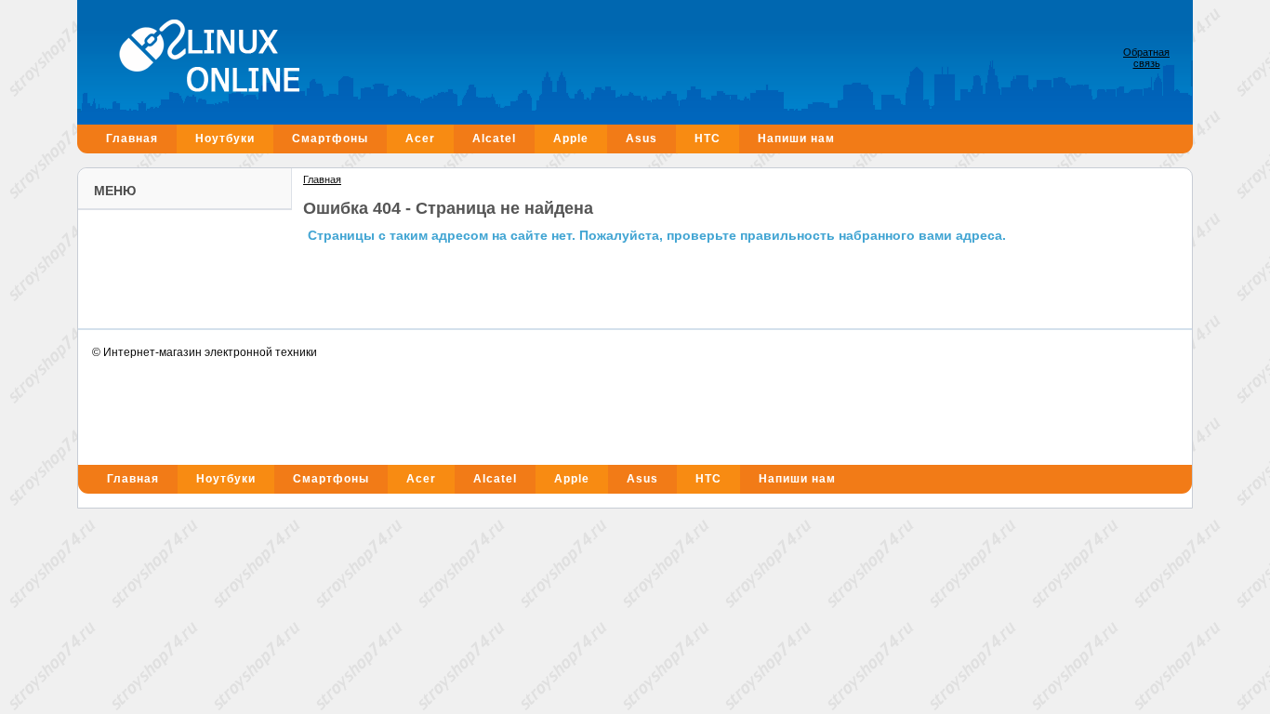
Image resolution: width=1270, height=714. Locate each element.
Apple (571, 138)
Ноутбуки (225, 138)
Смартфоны (330, 138)
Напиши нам (796, 138)
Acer (420, 138)
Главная (132, 138)
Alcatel (494, 138)
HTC (708, 138)
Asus (641, 138)
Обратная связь (1146, 57)
